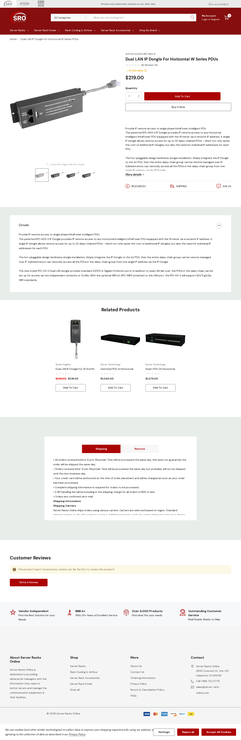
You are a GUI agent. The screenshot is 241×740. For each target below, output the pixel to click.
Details (24, 225)
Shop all (75, 689)
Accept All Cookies (218, 732)
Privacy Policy (139, 684)
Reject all (188, 732)
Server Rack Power (45, 30)
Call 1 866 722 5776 (208, 681)
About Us (136, 666)
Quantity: (131, 88)
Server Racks (17, 30)
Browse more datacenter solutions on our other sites (128, 4)
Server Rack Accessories (116, 30)
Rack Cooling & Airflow (78, 30)
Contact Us (137, 672)
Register (215, 19)
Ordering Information (143, 678)
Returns (140, 448)
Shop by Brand (148, 30)
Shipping (101, 448)
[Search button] (192, 17)
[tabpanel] (75, 355)
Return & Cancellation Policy (147, 689)
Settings (164, 732)
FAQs (134, 695)
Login (205, 19)
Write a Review (28, 582)
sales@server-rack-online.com (208, 690)
